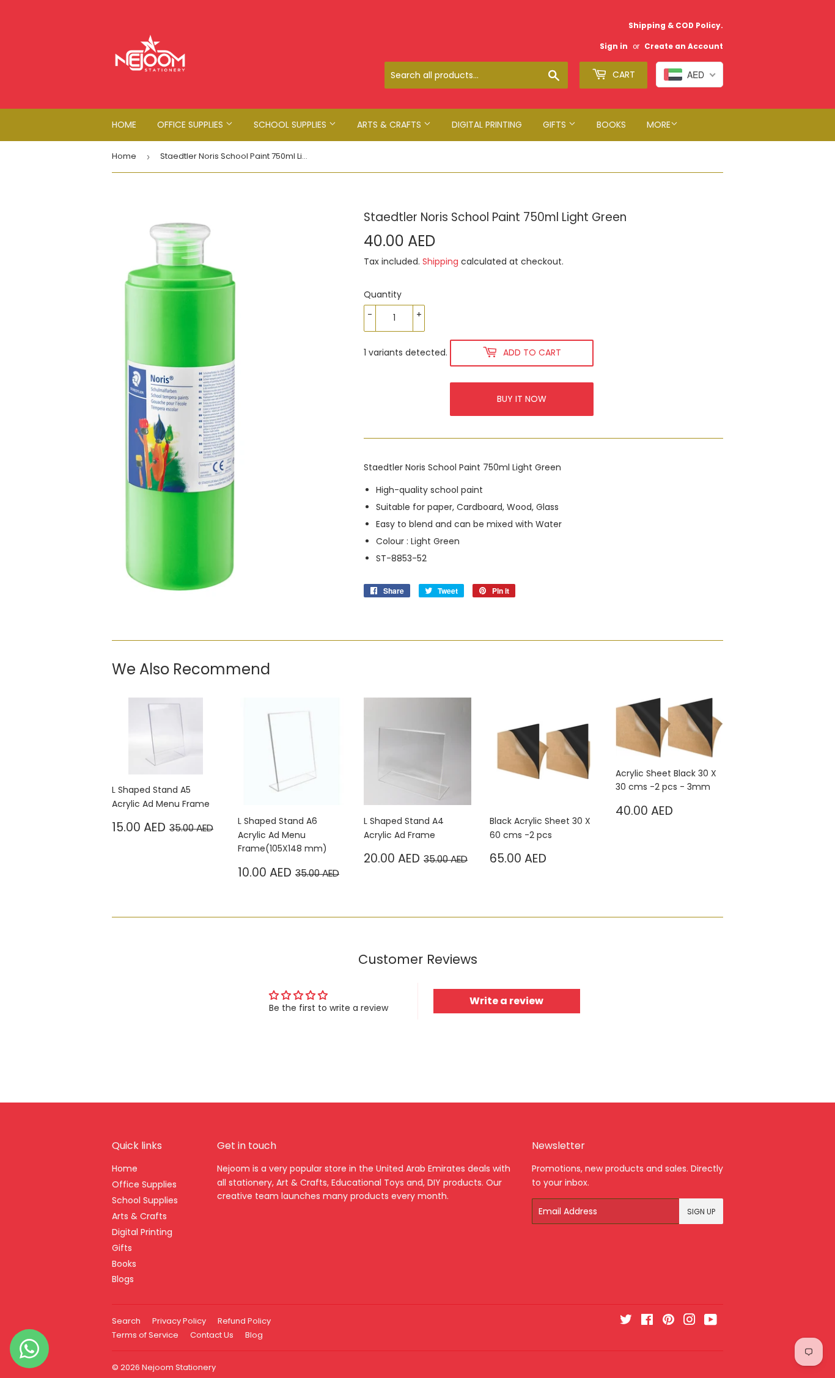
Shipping (440, 261)
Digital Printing (487, 124)
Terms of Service (145, 1335)
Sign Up (701, 1211)
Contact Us (212, 1335)
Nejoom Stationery (179, 1367)
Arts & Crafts (390, 124)
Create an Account (683, 46)
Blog (254, 1335)
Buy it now (521, 399)
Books (611, 124)
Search (126, 1321)
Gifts (555, 124)
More (659, 124)
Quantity (383, 294)
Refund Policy (244, 1321)
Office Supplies (191, 124)
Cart (622, 74)
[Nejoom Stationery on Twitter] (626, 1321)
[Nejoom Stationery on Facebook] (647, 1321)
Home (124, 124)
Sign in (614, 46)
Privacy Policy (179, 1321)
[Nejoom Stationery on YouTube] (710, 1321)
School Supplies (291, 124)
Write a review (506, 1001)
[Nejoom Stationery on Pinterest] (668, 1321)
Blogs (123, 1279)
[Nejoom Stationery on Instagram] (689, 1321)
